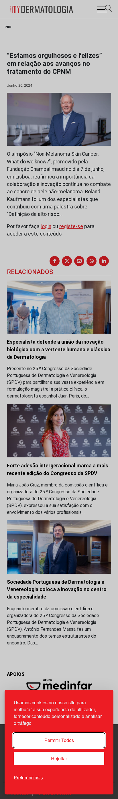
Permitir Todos (59, 740)
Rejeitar (59, 758)
